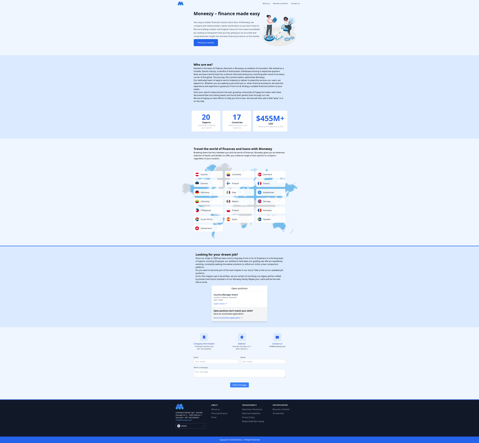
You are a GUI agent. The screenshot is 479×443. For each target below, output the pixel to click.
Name (242, 357)
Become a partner (280, 3)
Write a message (201, 367)
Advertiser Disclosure (252, 409)
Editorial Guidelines (251, 413)
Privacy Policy (248, 417)
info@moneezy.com (277, 346)
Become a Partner (281, 409)
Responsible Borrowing (253, 421)
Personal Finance (219, 413)
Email (196, 357)
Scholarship (278, 413)
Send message (239, 385)
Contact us (295, 3)
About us (266, 3)
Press (214, 417)
